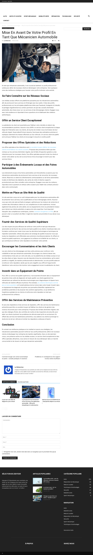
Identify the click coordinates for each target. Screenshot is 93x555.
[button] (89, 16)
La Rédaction (7, 40)
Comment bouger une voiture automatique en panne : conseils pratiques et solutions (15, 357)
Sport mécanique (30, 16)
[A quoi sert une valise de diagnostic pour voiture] (11, 392)
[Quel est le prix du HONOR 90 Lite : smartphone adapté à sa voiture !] (51, 392)
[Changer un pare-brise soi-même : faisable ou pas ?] (37, 498)
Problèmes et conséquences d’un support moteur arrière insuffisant (47, 357)
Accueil (4, 25)
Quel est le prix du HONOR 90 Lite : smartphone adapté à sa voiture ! (51, 401)
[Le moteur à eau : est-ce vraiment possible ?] (37, 490)
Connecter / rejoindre (7, 1)
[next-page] (6, 409)
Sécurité (77, 16)
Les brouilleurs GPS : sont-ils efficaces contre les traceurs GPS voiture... (50, 480)
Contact (6, 20)
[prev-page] (3, 409)
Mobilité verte (44, 16)
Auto (5, 16)
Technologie (66, 16)
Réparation (55, 16)
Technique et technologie (13, 25)
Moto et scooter (15, 16)
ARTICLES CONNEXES (9, 382)
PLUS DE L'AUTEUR (23, 382)
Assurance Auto (68, 530)
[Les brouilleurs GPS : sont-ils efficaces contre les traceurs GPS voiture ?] (37, 481)
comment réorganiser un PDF (43, 211)
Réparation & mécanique (71, 516)
